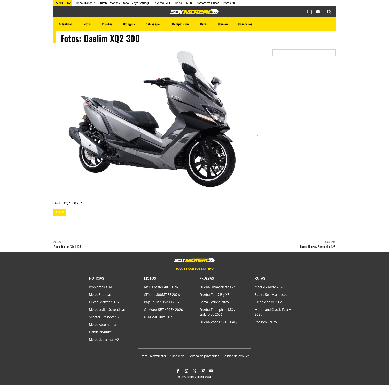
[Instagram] (186, 371)
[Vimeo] (203, 371)
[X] (194, 371)
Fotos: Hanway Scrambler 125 (318, 246)
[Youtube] (211, 371)
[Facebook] (178, 371)
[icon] (309, 12)
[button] (329, 11)
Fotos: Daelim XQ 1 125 (67, 246)
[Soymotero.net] (194, 11)
